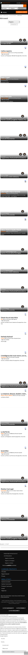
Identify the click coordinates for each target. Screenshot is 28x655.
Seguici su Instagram (9, 560)
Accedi (3, 588)
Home (1, 15)
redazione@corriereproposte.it (10, 553)
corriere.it (8, 608)
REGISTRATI (22, 3)
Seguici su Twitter (9, 563)
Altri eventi (6, 15)
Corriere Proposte (12, 15)
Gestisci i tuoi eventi (6, 584)
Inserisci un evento (5, 581)
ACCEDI (17, 3)
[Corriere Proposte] (6, 2)
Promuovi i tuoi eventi (6, 586)
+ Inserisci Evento (22, 12)
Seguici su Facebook (9, 558)
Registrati (3, 590)
